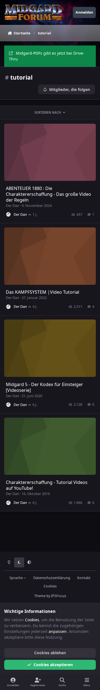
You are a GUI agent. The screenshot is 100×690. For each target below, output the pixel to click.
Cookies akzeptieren (53, 664)
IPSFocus (58, 595)
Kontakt (84, 577)
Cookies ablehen (50, 652)
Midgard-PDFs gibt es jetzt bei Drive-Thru (46, 56)
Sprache (16, 577)
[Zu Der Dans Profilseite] (8, 214)
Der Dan (12, 205)
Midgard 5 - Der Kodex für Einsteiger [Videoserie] (44, 387)
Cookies (50, 586)
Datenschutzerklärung (51, 577)
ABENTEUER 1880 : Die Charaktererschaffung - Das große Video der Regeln (48, 194)
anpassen (58, 631)
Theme (40, 595)
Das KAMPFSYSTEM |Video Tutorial (42, 292)
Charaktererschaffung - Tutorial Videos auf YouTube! (47, 485)
